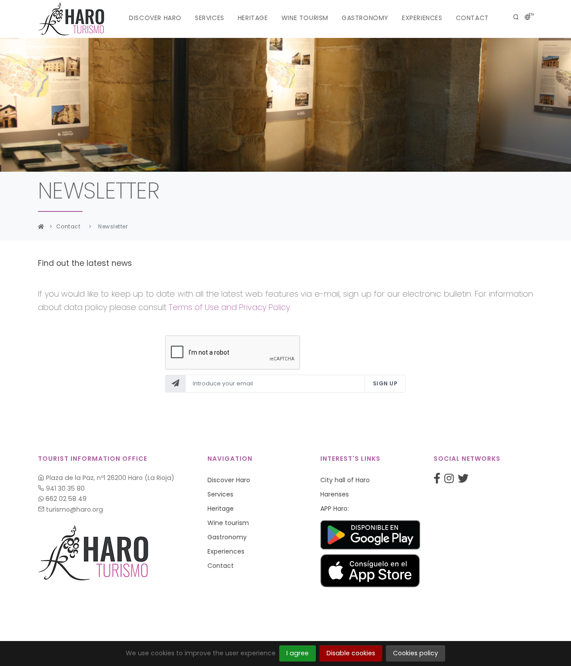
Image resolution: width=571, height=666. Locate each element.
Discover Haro (155, 17)
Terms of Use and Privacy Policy (229, 307)
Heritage (253, 17)
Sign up (385, 383)
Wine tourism (304, 17)
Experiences (422, 17)
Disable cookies (351, 653)
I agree (297, 653)
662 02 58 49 (65, 498)
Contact (472, 17)
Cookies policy (415, 653)
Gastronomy (365, 17)
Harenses (334, 494)
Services (209, 17)
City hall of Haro (345, 480)
